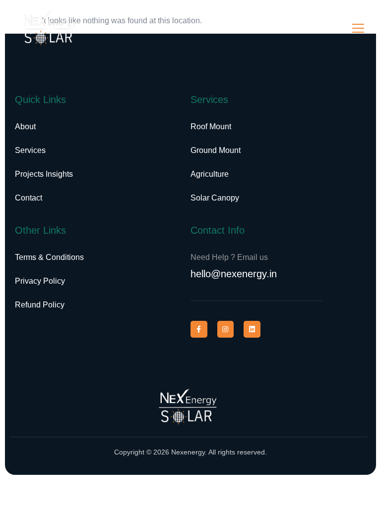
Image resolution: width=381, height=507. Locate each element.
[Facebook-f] (198, 329)
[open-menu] (358, 28)
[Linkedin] (252, 329)
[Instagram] (225, 329)
